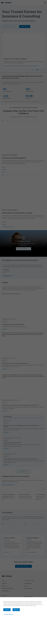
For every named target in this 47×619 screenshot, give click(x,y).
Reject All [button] (16, 609)
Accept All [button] (7, 609)
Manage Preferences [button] (8, 614)
